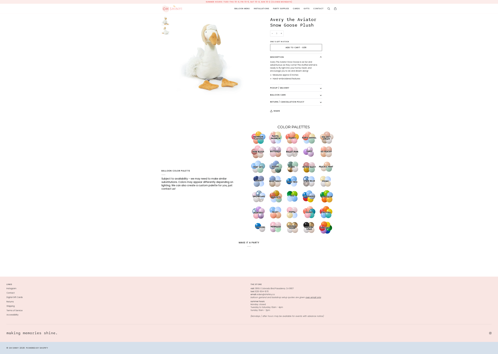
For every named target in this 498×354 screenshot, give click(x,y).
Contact (10, 292)
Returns (10, 301)
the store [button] (256, 284)
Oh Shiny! (14, 348)
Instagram (11, 288)
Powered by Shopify (37, 348)
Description (277, 57)
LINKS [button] (9, 284)
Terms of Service (14, 310)
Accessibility (12, 314)
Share (277, 111)
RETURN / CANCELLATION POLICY (287, 102)
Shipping (10, 306)
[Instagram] (490, 333)
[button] (242, 9)
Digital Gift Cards (14, 297)
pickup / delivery (279, 88)
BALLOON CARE (278, 95)
